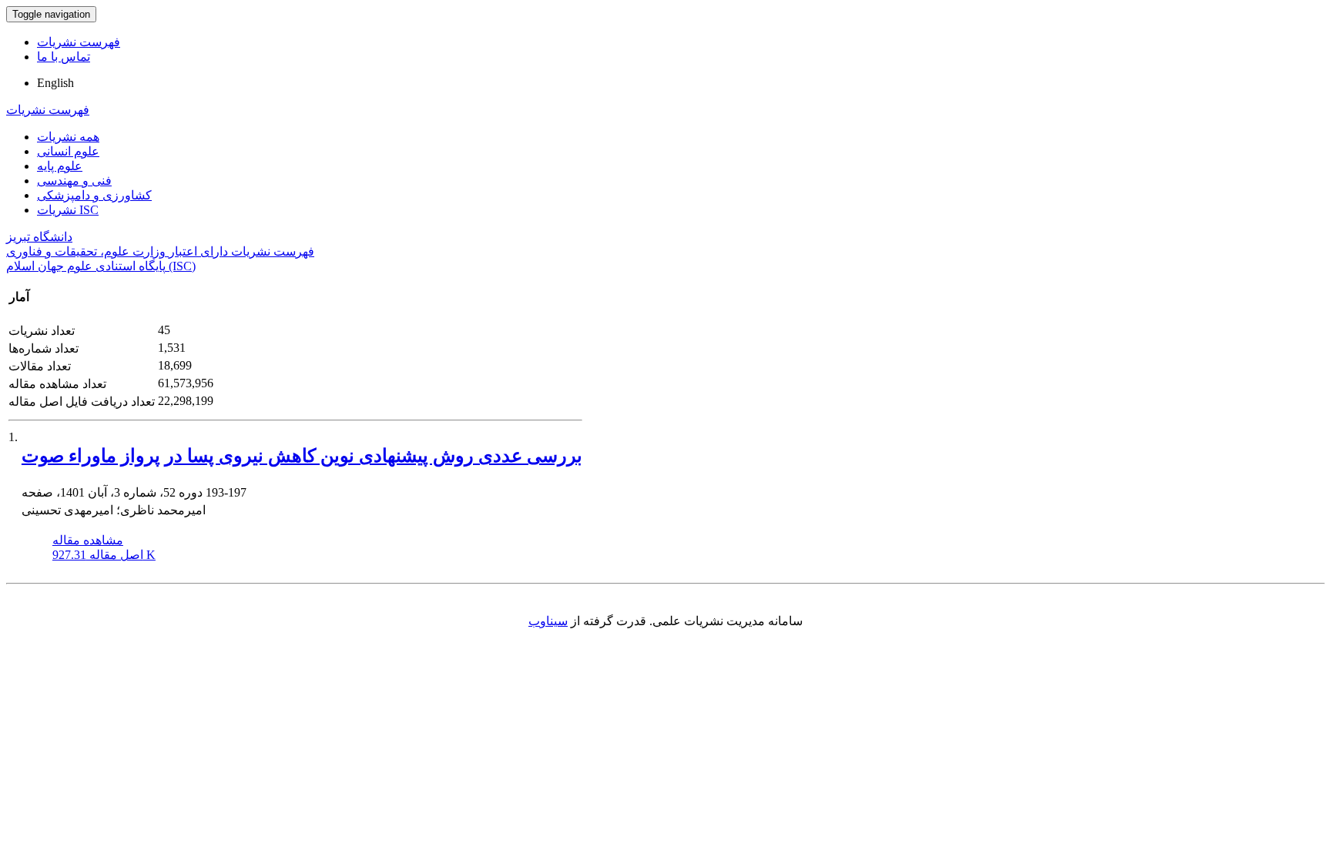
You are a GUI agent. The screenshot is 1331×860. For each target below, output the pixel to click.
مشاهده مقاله (87, 540)
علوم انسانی (68, 151)
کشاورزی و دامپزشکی (94, 195)
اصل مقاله (104, 554)
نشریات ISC (68, 209)
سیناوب (548, 620)
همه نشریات (68, 136)
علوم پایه (59, 165)
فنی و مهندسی (74, 180)
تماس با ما (63, 56)
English (55, 82)
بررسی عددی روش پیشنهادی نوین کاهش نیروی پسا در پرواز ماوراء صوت (302, 456)
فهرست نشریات (78, 42)
